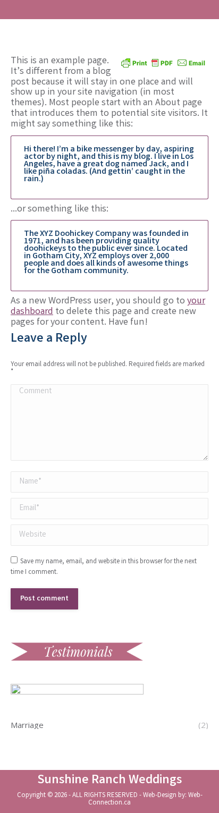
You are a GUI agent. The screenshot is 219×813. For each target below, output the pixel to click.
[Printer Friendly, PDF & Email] (163, 62)
